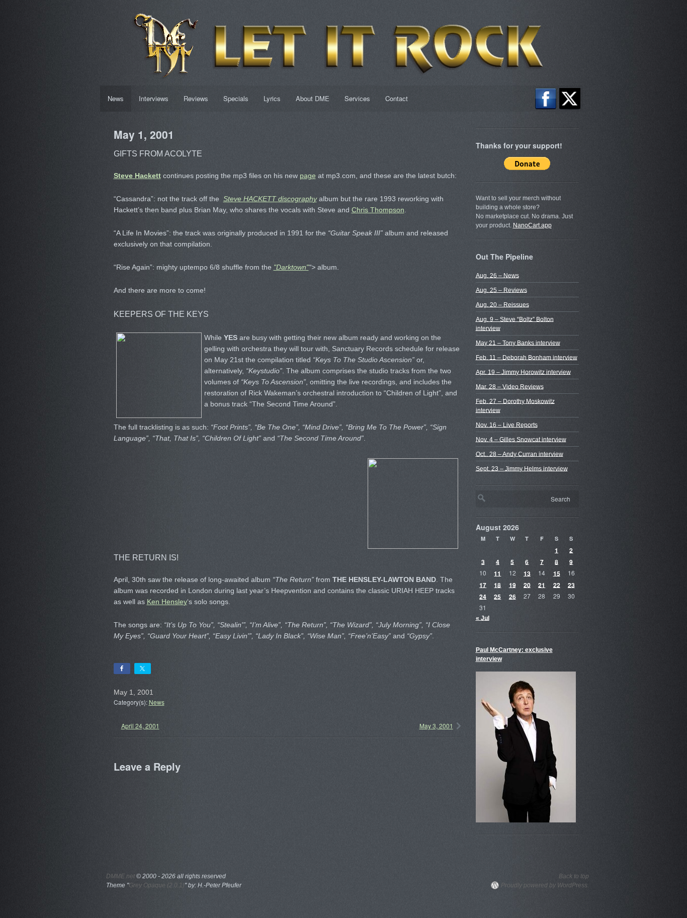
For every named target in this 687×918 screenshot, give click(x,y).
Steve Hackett (137, 176)
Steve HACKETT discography (270, 199)
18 (497, 584)
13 (527, 572)
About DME (312, 98)
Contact (396, 98)
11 (497, 572)
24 (482, 596)
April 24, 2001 (140, 725)
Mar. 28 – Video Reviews (510, 386)
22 (556, 584)
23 (571, 584)
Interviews (153, 98)
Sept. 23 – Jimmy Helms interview (522, 468)
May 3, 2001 (436, 725)
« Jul (482, 617)
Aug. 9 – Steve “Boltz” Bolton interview (515, 323)
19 (512, 584)
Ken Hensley (167, 602)
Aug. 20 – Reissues (502, 304)
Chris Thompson (378, 210)
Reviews (196, 98)
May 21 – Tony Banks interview (518, 342)
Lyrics (272, 98)
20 (527, 584)
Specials (235, 98)
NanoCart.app (532, 225)
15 (556, 572)
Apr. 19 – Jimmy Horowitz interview (523, 371)
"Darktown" (291, 267)
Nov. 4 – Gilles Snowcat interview (521, 439)
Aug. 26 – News (497, 275)
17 (482, 584)
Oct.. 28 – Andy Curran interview (519, 453)
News (116, 98)
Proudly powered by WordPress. (545, 885)
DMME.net (120, 876)
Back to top (574, 876)
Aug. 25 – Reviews (501, 289)
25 (497, 596)
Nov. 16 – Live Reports (507, 424)
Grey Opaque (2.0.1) (157, 885)
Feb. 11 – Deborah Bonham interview (526, 357)
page (308, 176)
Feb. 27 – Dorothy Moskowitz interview (515, 405)
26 (512, 596)
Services (357, 98)
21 (541, 584)
